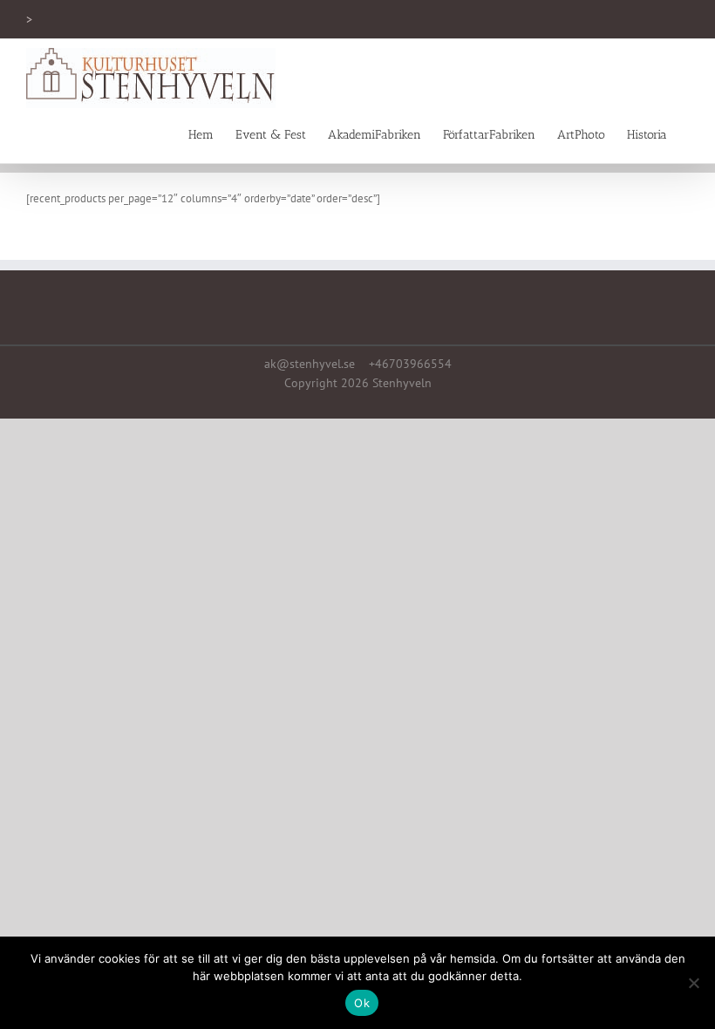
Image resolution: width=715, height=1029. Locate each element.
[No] (693, 983)
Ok (362, 1003)
